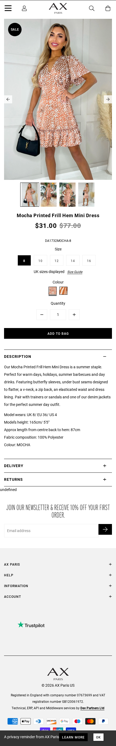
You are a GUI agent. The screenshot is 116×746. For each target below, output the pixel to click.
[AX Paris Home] (58, 8)
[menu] (8, 9)
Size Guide (74, 272)
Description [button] (17, 356)
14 (73, 261)
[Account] (24, 8)
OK (98, 737)
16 (89, 261)
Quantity (58, 303)
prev (8, 99)
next (108, 99)
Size (58, 249)
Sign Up (105, 529)
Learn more (73, 737)
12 (56, 261)
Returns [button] (13, 479)
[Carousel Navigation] (58, 99)
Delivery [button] (13, 465)
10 (40, 261)
